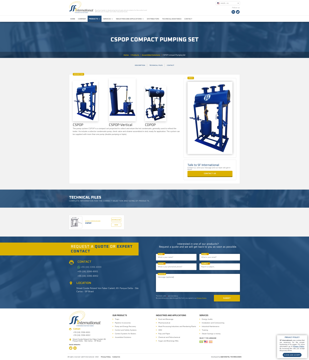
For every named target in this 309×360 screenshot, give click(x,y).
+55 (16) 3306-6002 (87, 275)
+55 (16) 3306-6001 (87, 271)
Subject (205, 263)
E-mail (204, 254)
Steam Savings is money (211, 334)
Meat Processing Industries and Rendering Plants (177, 326)
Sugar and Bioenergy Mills (168, 341)
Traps (117, 319)
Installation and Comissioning (213, 323)
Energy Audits (207, 319)
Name (160, 254)
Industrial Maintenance (210, 326)
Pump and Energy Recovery (125, 326)
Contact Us (116, 357)
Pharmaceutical (164, 323)
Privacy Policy (201, 298)
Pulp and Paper (164, 334)
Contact (170, 65)
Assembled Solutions (123, 337)
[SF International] (81, 7)
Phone (161, 263)
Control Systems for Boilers (125, 334)
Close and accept (292, 355)
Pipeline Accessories (123, 323)
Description (140, 65)
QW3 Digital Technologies (231, 357)
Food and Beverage (165, 319)
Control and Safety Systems (126, 330)
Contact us (210, 173)
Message (161, 274)
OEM (160, 330)
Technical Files (156, 65)
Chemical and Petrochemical (169, 337)
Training (205, 330)
